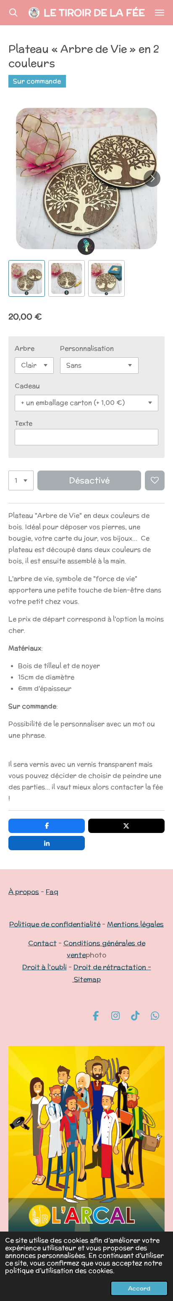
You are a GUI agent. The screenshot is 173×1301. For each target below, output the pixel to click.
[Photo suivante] (152, 178)
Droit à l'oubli (44, 967)
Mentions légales (135, 924)
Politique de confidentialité (54, 924)
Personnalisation (87, 348)
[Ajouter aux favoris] (155, 480)
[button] (26, 278)
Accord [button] (139, 1288)
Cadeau (27, 385)
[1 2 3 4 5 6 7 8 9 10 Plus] (21, 480)
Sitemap (87, 979)
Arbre (24, 348)
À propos (23, 892)
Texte (23, 423)
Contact (42, 943)
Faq (52, 892)
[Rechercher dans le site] (13, 12)
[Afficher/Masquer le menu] (159, 12)
